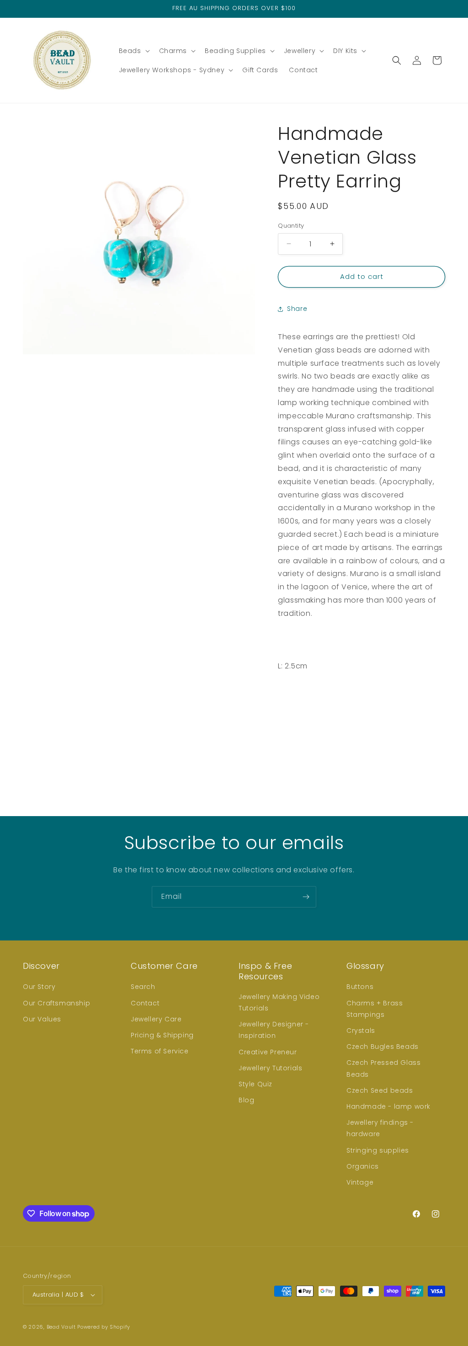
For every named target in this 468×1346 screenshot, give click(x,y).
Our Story (39, 986)
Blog (246, 1100)
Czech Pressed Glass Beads (383, 1068)
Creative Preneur (268, 1052)
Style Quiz (255, 1084)
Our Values (42, 1019)
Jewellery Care (156, 1019)
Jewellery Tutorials (270, 1068)
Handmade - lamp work (388, 1106)
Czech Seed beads (379, 1090)
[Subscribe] (306, 897)
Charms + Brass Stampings (374, 1009)
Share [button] (297, 308)
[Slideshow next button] (441, 740)
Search (143, 986)
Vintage (359, 1182)
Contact (145, 1003)
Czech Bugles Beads (382, 1046)
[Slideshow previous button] (281, 740)
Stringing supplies (377, 1150)
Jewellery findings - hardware (380, 1128)
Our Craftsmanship (56, 1003)
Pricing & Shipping (162, 1035)
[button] (133, 50)
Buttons (359, 986)
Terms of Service (160, 1051)
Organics (362, 1166)
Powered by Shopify (103, 1326)
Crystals (360, 1030)
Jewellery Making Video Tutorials (279, 1002)
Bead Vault (61, 1326)
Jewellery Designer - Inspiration (274, 1030)
